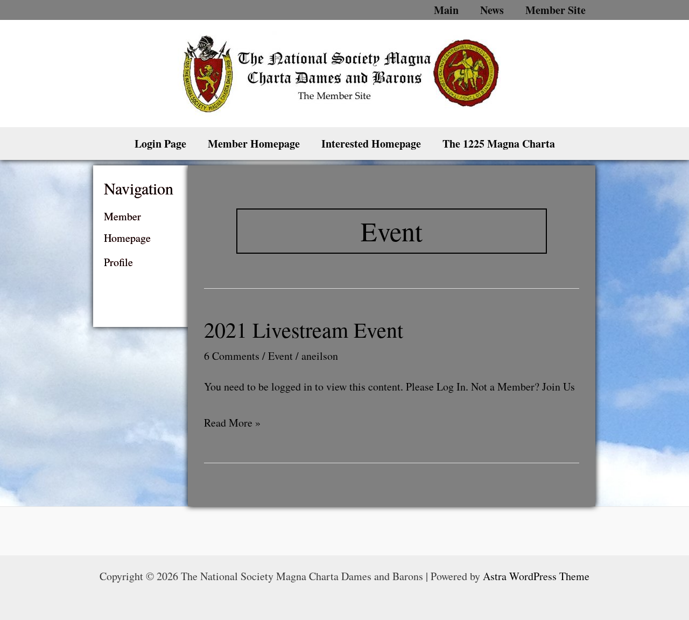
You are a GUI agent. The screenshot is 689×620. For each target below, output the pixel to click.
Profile (118, 262)
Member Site (555, 10)
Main (446, 10)
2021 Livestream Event (303, 329)
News (492, 10)
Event (280, 356)
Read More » (232, 424)
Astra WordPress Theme (536, 576)
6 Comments (231, 356)
